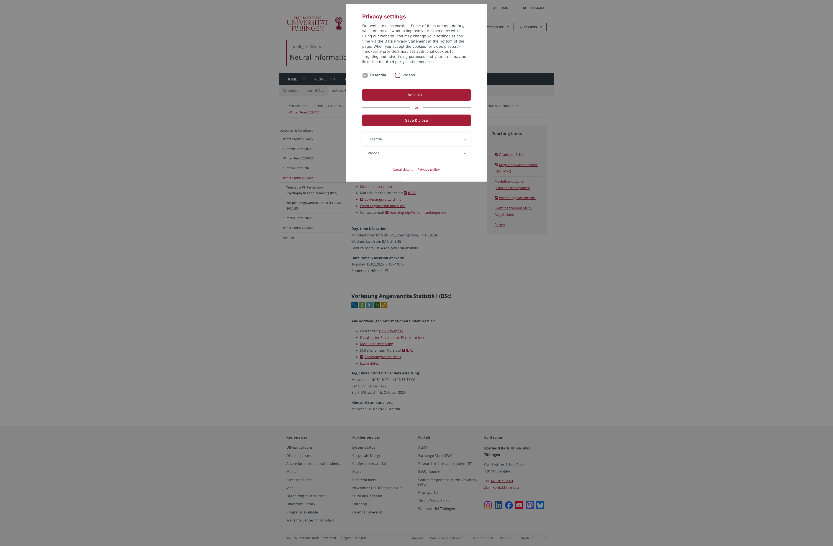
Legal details (403, 169)
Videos (408, 75)
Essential (378, 75)
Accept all (416, 95)
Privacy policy (429, 169)
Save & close (416, 120)
